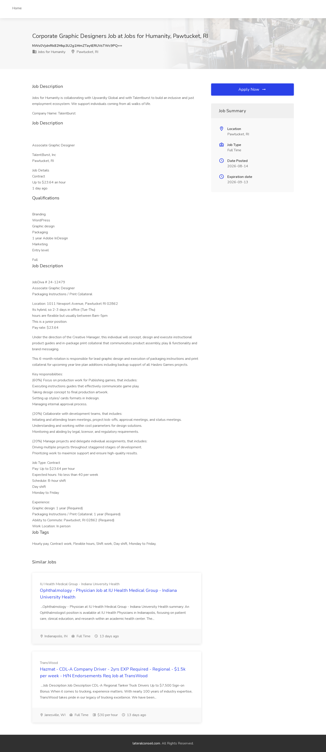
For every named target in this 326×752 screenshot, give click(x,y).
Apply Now (249, 89)
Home (17, 8)
